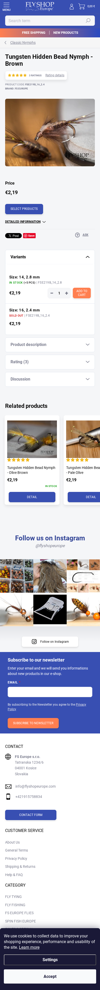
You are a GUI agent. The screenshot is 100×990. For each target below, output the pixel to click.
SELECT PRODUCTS (24, 209)
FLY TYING (13, 897)
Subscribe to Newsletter (33, 723)
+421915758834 (28, 797)
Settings (50, 959)
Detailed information (23, 222)
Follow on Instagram (54, 642)
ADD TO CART (82, 292)
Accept (50, 976)
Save (31, 235)
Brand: (16, 88)
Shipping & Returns (20, 866)
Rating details (54, 75)
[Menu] (6, 6)
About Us (12, 842)
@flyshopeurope (50, 545)
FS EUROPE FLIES (19, 913)
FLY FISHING (15, 905)
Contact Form (30, 815)
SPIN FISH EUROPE (20, 921)
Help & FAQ (14, 875)
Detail (32, 497)
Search (88, 20)
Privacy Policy (16, 858)
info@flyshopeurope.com (35, 786)
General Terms (16, 850)
